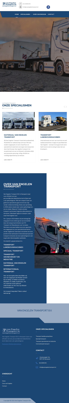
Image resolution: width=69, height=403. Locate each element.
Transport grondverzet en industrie (46, 341)
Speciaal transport (41, 339)
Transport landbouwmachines (44, 336)
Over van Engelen (39, 14)
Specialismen (25, 14)
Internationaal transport (43, 344)
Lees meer (7, 159)
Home (17, 14)
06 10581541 (27, 4)
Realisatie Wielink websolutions (11, 344)
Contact (51, 14)
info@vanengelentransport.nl (30, 7)
